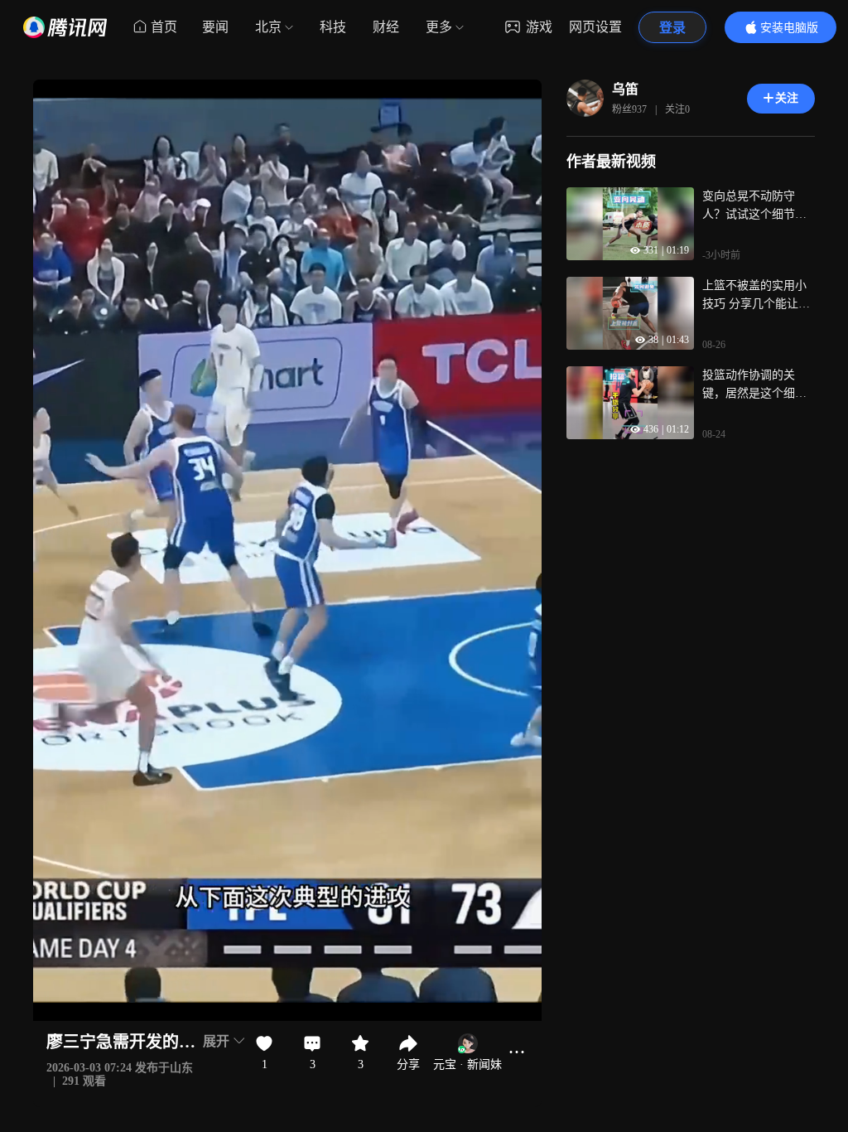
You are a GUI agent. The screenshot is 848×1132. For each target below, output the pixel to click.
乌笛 (625, 89)
